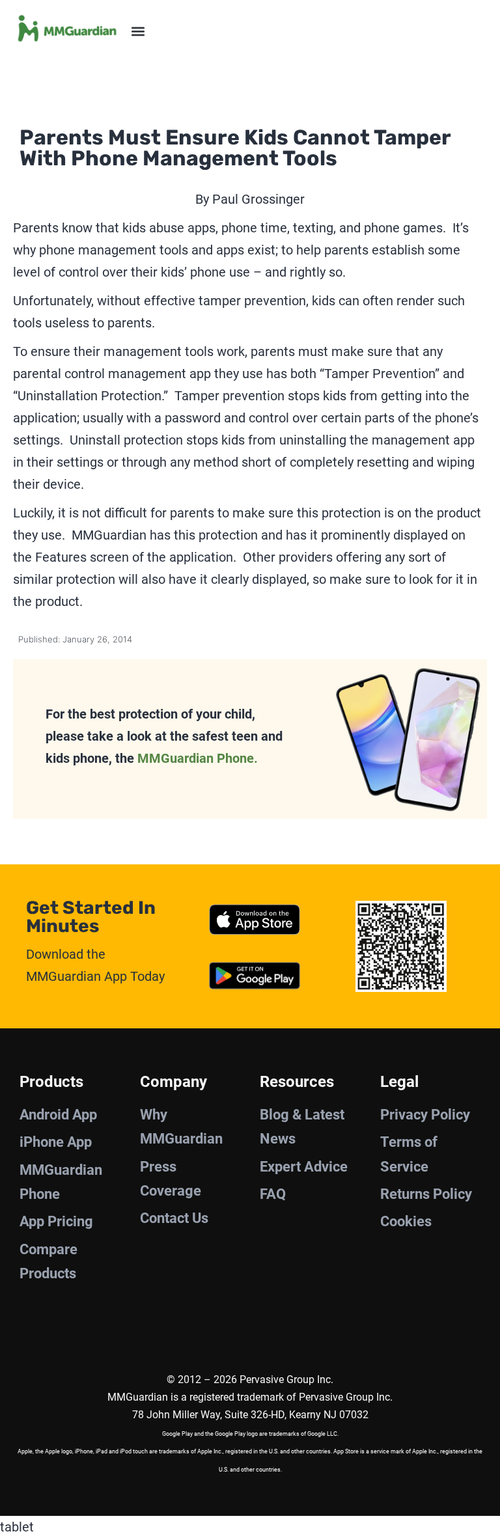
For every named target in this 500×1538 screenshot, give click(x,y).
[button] (137, 31)
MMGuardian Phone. (197, 758)
